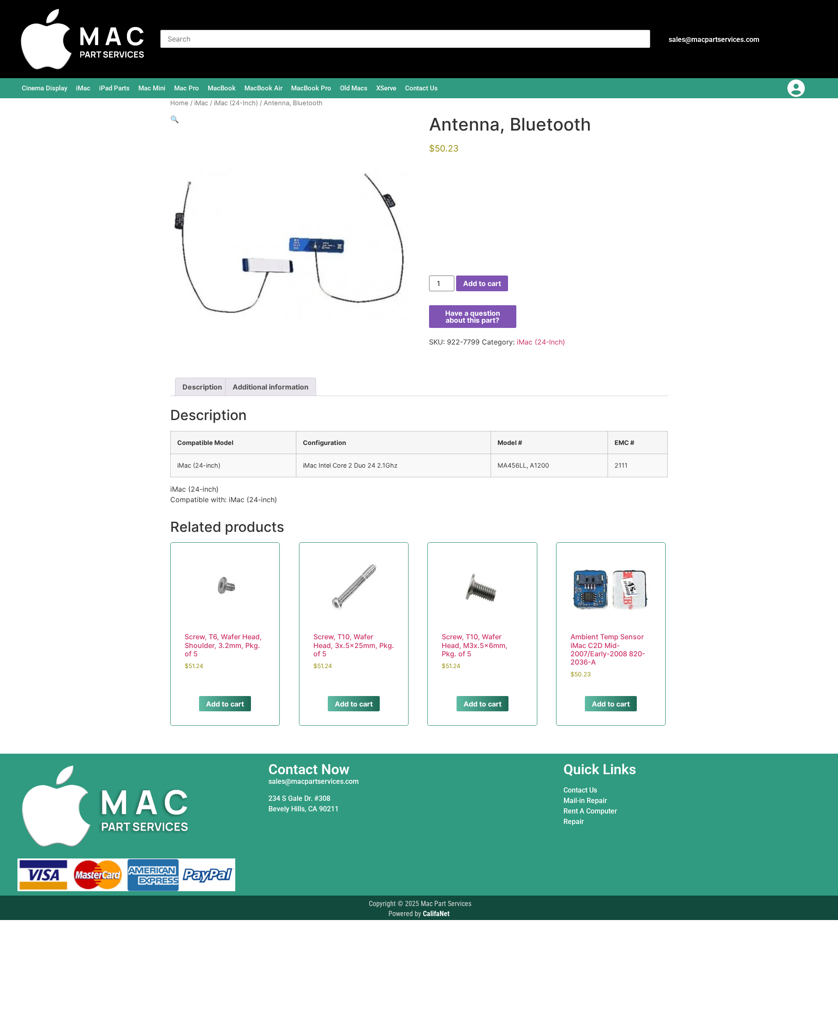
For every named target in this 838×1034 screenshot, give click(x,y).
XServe (386, 88)
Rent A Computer (590, 811)
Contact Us (421, 88)
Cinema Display (44, 88)
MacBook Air (263, 88)
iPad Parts (114, 88)
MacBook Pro (311, 88)
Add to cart (482, 283)
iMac (83, 88)
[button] (174, 119)
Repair (573, 821)
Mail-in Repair (585, 800)
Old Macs (353, 88)
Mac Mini (151, 88)
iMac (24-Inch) (236, 103)
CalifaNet (436, 914)
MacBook (222, 88)
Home (179, 103)
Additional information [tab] (271, 387)
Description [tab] (202, 387)
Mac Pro (186, 88)
